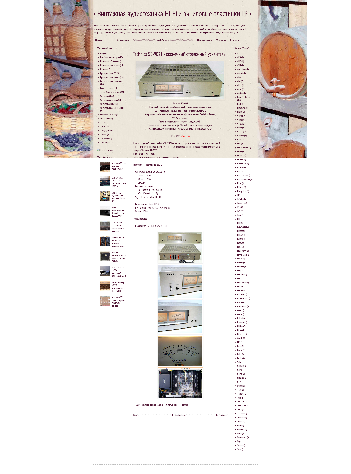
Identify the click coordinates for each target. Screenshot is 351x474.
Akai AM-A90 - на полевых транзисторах (119, 166)
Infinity (240, 199)
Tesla (239, 409)
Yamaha (240, 445)
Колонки (103, 53)
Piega (239, 330)
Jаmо (239, 215)
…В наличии (105, 142)
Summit (240, 385)
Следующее (138, 415)
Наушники (104, 69)
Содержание (123, 40)
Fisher (239, 155)
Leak (239, 246)
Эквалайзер (105, 118)
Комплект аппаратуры (109, 57)
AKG (239, 57)
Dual (239, 139)
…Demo (103, 122)
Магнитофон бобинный (109, 61)
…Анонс (103, 134)
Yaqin (239, 449)
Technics (184, 404)
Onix (239, 310)
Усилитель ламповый (109, 99)
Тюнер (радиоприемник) (110, 91)
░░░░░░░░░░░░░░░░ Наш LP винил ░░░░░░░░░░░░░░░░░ (163, 40)
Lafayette (241, 242)
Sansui (240, 365)
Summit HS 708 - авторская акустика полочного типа (119, 242)
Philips (240, 326)
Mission (240, 286)
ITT (238, 195)
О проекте (221, 40)
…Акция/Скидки (106, 130)
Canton (240, 115)
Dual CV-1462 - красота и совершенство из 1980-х (119, 182)
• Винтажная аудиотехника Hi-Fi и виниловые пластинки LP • (172, 13)
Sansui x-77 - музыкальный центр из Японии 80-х (118, 197)
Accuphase (241, 69)
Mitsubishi (241, 290)
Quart (239, 338)
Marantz (240, 274)
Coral (239, 123)
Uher (239, 425)
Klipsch (240, 234)
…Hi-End (103, 126)
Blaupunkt (241, 107)
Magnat (240, 270)
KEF (238, 219)
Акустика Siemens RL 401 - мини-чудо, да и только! (119, 256)
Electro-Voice (242, 147)
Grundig (240, 171)
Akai (239, 81)
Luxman (240, 266)
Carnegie (240, 119)
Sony (239, 381)
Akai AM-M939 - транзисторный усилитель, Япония (118, 301)
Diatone (240, 135)
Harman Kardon (243, 179)
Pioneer (240, 334)
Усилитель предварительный (112, 107)
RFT (238, 342)
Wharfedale (242, 437)
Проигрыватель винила (110, 77)
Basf (239, 103)
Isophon (240, 203)
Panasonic (241, 322)
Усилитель (104, 95)
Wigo (239, 441)
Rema (239, 346)
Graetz (240, 167)
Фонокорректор (107, 114)
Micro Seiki (241, 282)
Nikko (239, 302)
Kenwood (241, 226)
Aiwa (239, 77)
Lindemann (241, 250)
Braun (239, 111)
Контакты (234, 40)
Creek (239, 127)
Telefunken (241, 405)
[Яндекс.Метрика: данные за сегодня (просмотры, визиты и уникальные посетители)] (105, 150)
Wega (239, 433)
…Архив (160, 404)
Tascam (240, 393)
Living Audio (242, 254)
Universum (241, 429)
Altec (239, 85)
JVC (238, 211)
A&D (239, 53)
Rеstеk (240, 358)
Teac (239, 397)
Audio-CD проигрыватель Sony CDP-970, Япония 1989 (118, 212)
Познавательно (204, 40)
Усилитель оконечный (172, 404)
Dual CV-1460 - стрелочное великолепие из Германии (118, 227)
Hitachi (240, 187)
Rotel (239, 354)
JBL (238, 207)
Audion (240, 93)
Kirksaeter (241, 230)
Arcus (239, 89)
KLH (239, 222)
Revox (239, 350)
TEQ (239, 389)
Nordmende (242, 306)
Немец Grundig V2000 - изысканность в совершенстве (118, 286)
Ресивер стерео (107, 87)
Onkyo (239, 314)
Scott (239, 373)
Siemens (240, 377)
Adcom (240, 73)
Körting (240, 238)
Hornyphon (241, 191)
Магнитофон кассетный (110, 65)
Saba (239, 362)
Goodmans (241, 163)
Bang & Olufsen (243, 97)
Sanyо (239, 369)
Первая (98, 40)
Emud (239, 151)
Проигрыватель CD (108, 73)
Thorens (240, 413)
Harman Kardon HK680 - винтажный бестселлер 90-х (119, 271)
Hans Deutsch (242, 175)
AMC (239, 61)
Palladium (241, 318)
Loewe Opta (242, 258)
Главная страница (179, 415)
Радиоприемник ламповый (111, 81)
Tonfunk (240, 417)
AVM (239, 65)
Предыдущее (221, 415)
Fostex (240, 159)
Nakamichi (241, 294)
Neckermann (242, 298)
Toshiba (240, 421)
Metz (239, 278)
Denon (240, 131)
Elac (239, 143)
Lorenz (240, 262)
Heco (239, 183)
